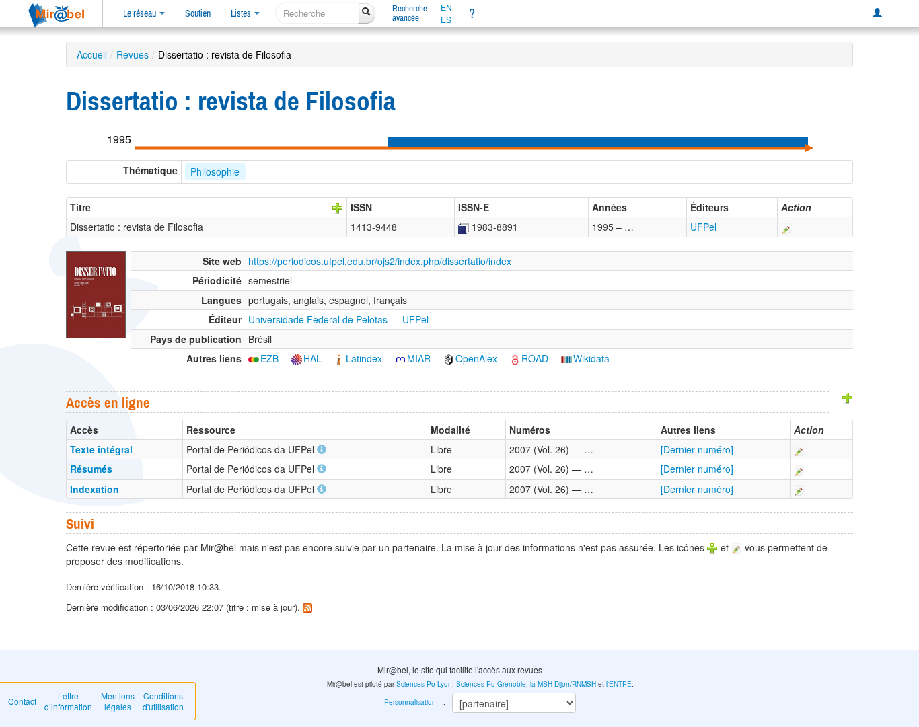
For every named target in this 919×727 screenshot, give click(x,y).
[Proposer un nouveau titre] (337, 207)
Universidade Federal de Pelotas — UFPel (338, 319)
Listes (242, 13)
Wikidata (591, 358)
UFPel (703, 226)
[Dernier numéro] (697, 449)
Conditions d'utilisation (163, 701)
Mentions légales (118, 701)
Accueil (92, 54)
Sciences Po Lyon (424, 684)
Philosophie (215, 171)
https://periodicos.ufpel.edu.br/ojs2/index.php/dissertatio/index (379, 261)
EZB (269, 358)
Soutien (198, 13)
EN (446, 7)
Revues (132, 54)
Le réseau (140, 13)
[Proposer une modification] (786, 226)
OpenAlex (476, 358)
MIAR (419, 358)
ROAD (534, 358)
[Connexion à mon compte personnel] (877, 13)
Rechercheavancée (409, 13)
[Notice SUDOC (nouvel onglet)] (463, 226)
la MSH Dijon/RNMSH (563, 684)
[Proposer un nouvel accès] (847, 397)
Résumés (91, 468)
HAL (312, 358)
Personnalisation (410, 702)
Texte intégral (101, 449)
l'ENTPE (619, 684)
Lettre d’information (68, 701)
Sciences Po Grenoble (491, 684)
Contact (22, 701)
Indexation (94, 489)
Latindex (364, 358)
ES (446, 19)
